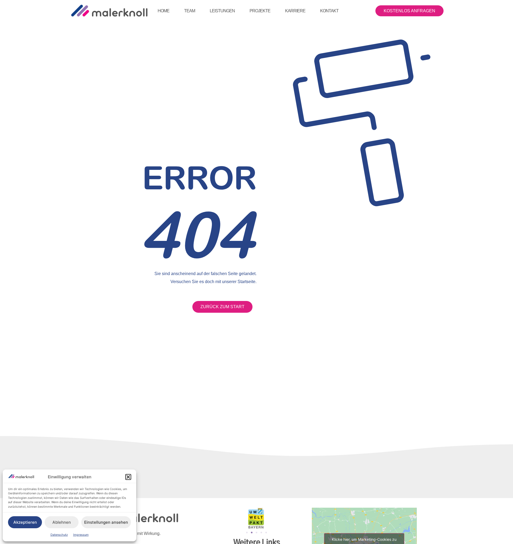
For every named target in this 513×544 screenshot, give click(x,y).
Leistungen (222, 11)
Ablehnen (61, 522)
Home (163, 11)
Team (189, 11)
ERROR (199, 177)
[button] (128, 477)
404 (197, 234)
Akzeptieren (25, 522)
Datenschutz (59, 535)
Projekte (260, 11)
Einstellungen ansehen (106, 522)
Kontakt (329, 11)
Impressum (81, 535)
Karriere (295, 11)
